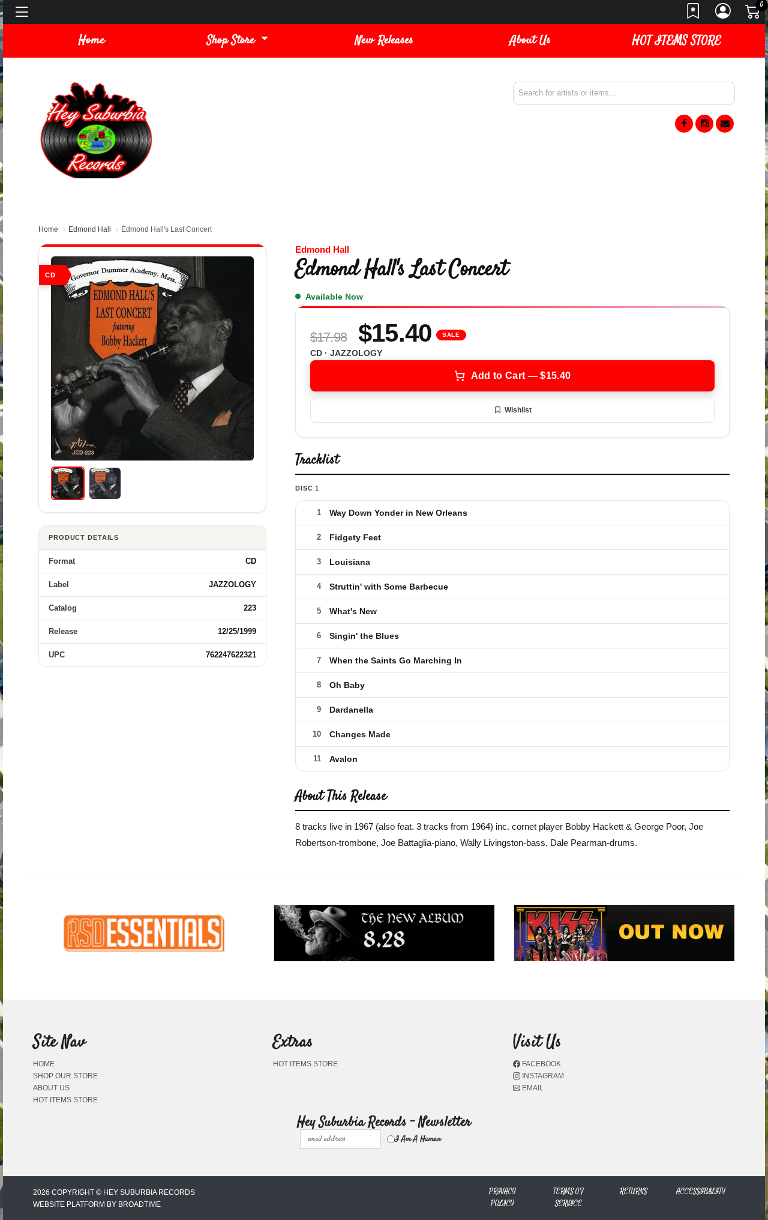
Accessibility (700, 1191)
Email (532, 1088)
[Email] (725, 123)
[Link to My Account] (723, 14)
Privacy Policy (502, 1197)
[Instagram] (704, 123)
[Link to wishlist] (693, 14)
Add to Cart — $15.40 (521, 375)
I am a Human (418, 1139)
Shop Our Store (65, 1076)
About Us (530, 40)
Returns (633, 1191)
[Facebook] (684, 123)
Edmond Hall (89, 229)
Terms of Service (568, 1197)
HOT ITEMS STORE (676, 40)
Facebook (540, 1064)
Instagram (542, 1076)
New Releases (384, 40)
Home (48, 229)
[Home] (96, 129)
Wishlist (518, 410)
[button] (237, 41)
